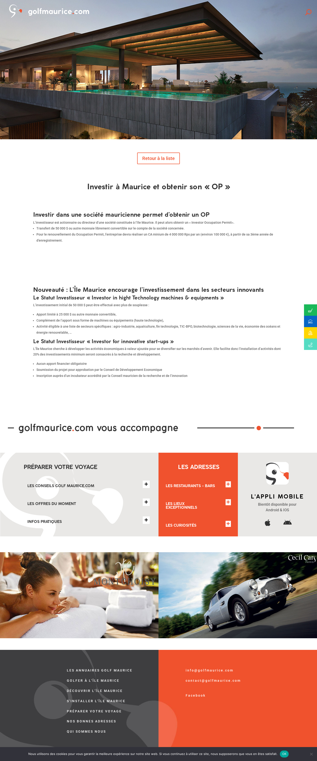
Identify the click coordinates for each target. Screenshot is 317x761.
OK (284, 754)
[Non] (311, 754)
